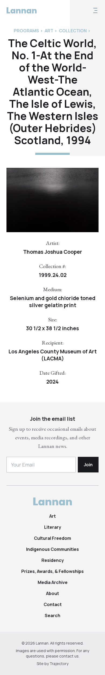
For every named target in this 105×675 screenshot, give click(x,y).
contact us (69, 656)
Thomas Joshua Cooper (52, 251)
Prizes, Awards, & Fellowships (52, 571)
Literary (52, 527)
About (52, 593)
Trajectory (59, 663)
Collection (73, 31)
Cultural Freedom (52, 538)
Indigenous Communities (52, 549)
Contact (53, 604)
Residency (52, 560)
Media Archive (53, 582)
